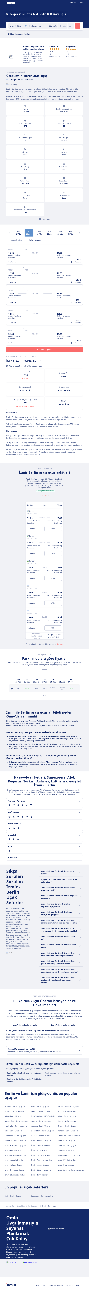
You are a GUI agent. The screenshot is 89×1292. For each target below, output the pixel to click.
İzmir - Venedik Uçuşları (14, 1160)
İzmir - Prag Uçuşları (66, 1165)
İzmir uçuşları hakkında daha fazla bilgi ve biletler (62, 1074)
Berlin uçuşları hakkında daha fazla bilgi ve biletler (24, 1080)
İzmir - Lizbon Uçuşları (40, 1165)
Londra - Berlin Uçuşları (14, 1111)
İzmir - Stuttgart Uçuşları (15, 1175)
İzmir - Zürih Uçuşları (39, 1175)
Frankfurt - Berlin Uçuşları (15, 1140)
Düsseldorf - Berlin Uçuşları (42, 1131)
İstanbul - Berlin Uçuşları (15, 1106)
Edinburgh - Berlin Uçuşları (69, 1136)
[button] (53, 26)
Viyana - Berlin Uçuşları (67, 1121)
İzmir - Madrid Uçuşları (67, 1145)
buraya (60, 644)
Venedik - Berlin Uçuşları (68, 1131)
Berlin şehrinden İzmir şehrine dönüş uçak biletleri (24, 1074)
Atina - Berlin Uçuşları (13, 1116)
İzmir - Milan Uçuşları (66, 1150)
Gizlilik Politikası (72, 1285)
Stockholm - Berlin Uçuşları (16, 1126)
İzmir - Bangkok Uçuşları (41, 1155)
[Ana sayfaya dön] (10, 3)
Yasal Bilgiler (40, 1285)
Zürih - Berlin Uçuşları (13, 1196)
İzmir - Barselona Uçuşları (15, 1145)
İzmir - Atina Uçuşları (39, 1150)
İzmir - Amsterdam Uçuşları (16, 1155)
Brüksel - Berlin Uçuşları (67, 1126)
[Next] (79, 232)
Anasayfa (10, 1206)
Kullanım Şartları (56, 1285)
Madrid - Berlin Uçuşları (40, 1111)
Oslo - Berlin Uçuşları (13, 1131)
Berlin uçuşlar (33, 1206)
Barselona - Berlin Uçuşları (68, 1106)
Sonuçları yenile (43, 495)
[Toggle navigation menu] (81, 3)
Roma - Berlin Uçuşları (67, 1111)
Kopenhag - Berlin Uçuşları (15, 1136)
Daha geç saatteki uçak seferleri (53, 636)
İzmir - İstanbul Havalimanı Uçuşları (72, 1170)
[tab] (15, 239)
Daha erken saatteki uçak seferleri (36, 636)
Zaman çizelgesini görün (25, 406)
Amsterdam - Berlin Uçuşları (16, 1121)
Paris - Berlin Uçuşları (40, 1106)
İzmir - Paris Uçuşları (66, 1140)
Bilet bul (25, 378)
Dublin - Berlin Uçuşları (40, 1136)
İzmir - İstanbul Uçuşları (41, 1140)
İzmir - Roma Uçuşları (13, 1150)
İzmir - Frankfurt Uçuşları (41, 1160)
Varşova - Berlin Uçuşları (41, 1126)
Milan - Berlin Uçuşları (67, 1116)
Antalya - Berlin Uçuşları (41, 1121)
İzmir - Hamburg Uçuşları (15, 1170)
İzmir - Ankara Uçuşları (14, 1165)
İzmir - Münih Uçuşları (67, 1160)
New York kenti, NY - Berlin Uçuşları (45, 1116)
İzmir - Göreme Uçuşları (41, 1170)
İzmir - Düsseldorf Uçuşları (69, 1155)
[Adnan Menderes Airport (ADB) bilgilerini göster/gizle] (79, 1050)
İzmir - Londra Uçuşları (40, 1145)
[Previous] (11, 680)
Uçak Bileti (21, 1206)
